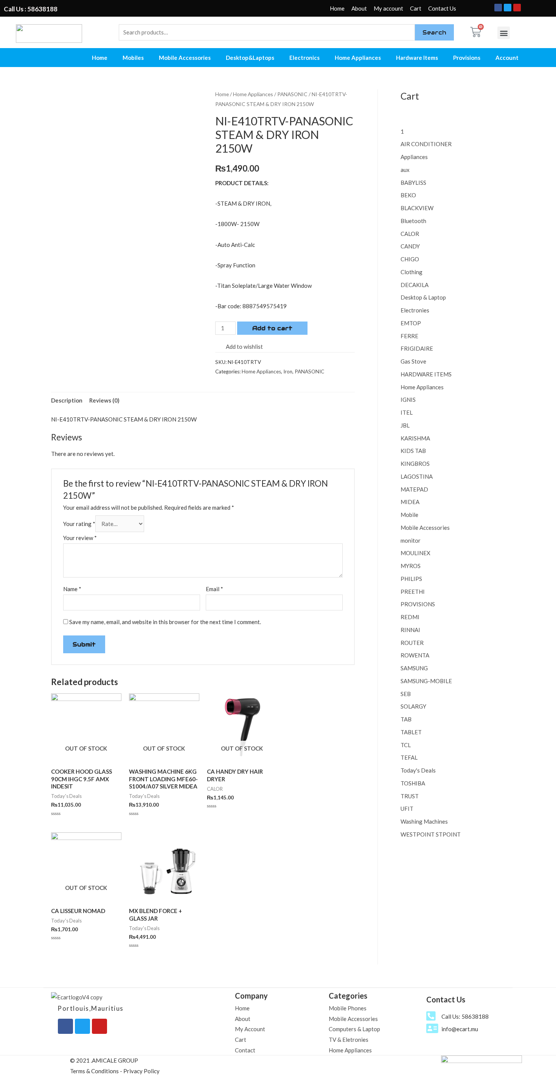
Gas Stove (413, 361)
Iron (287, 371)
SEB (406, 693)
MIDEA (410, 501)
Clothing (411, 271)
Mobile (409, 514)
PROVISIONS (418, 604)
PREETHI (413, 591)
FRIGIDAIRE (417, 348)
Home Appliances (358, 57)
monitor (411, 540)
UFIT (407, 808)
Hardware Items (417, 57)
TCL (406, 744)
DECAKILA (415, 284)
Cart (415, 8)
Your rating (79, 523)
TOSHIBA (413, 783)
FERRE (409, 335)
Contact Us (442, 8)
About (359, 8)
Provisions (466, 57)
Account (507, 57)
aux (405, 169)
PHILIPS (411, 578)
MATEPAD (414, 489)
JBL (405, 425)
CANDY (410, 246)
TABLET (411, 732)
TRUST (410, 796)
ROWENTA (415, 655)
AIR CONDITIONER (426, 143)
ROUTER (412, 642)
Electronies (415, 310)
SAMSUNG (414, 668)
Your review (80, 537)
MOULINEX (415, 552)
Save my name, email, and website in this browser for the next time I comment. (165, 621)
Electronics (304, 57)
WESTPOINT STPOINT (431, 834)
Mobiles (133, 57)
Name (72, 588)
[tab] (66, 400)
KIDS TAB (413, 450)
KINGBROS (415, 463)
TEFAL (409, 757)
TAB (406, 719)
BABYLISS (413, 182)
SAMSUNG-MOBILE (426, 680)
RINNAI (410, 629)
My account (388, 8)
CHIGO (410, 259)
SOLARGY (413, 706)
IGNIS (408, 399)
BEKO (408, 195)
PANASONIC (292, 94)
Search (434, 32)
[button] (503, 33)
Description (66, 400)
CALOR (410, 233)
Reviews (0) (104, 400)
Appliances (414, 156)
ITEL (407, 412)
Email (214, 588)
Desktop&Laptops (250, 57)
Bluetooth (413, 220)
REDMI (410, 616)
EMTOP (411, 323)
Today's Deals (418, 770)
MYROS (411, 565)
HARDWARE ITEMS (426, 374)
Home (337, 8)
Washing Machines (424, 821)
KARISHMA (415, 438)
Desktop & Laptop (423, 297)
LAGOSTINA (417, 476)
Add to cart (272, 328)
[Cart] (476, 32)
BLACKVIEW (417, 207)
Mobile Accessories (185, 57)
